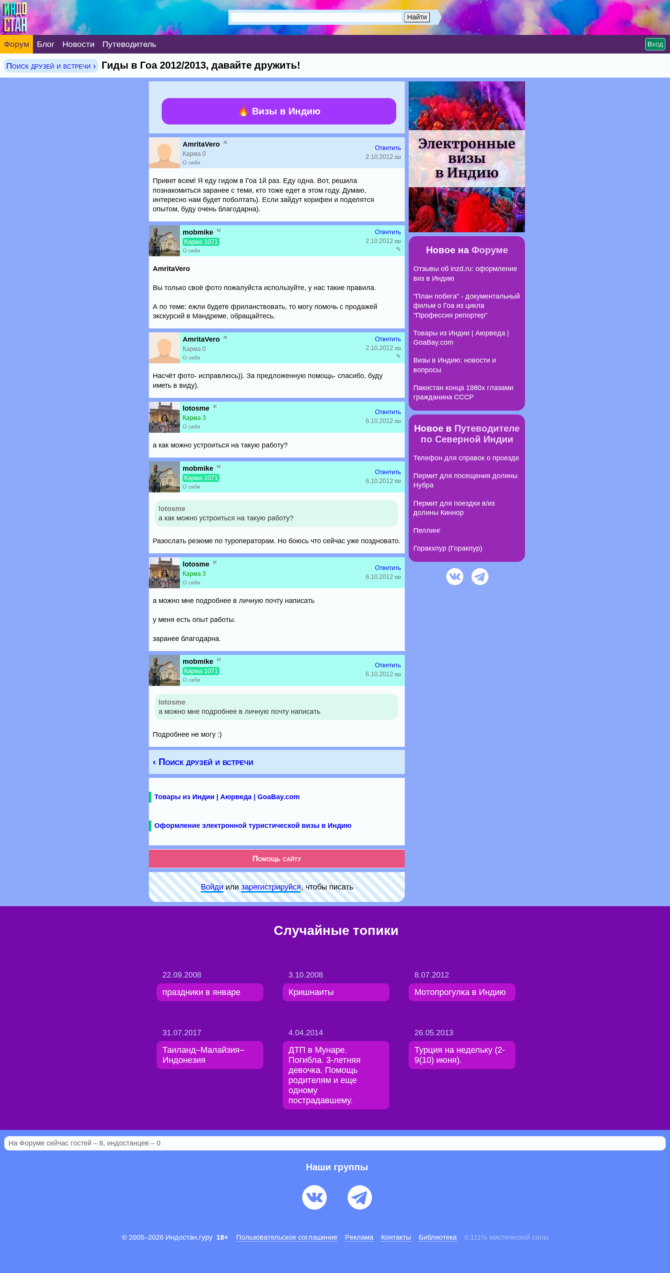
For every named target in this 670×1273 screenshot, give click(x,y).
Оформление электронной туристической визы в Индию (252, 825)
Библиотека (438, 1237)
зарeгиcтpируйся (271, 887)
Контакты (396, 1237)
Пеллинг (427, 530)
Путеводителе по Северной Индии (470, 433)
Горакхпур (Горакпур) (447, 548)
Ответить (388, 148)
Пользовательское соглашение (286, 1237)
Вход (655, 44)
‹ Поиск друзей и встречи (203, 762)
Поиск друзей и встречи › (51, 65)
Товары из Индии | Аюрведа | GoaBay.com (227, 797)
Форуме (489, 250)
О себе (191, 162)
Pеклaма (359, 1237)
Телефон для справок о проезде (466, 458)
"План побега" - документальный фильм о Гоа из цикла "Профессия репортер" (466, 305)
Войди (212, 887)
